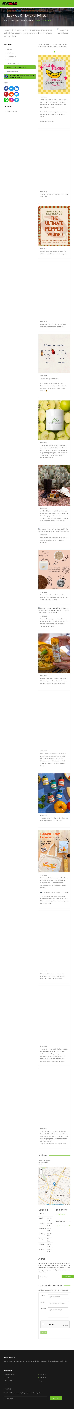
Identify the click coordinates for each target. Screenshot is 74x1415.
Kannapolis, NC (26, 20)
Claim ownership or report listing (16, 67)
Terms (7, 1377)
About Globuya (9, 1374)
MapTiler (53, 1204)
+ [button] (41, 1169)
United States (14, 20)
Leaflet (47, 1204)
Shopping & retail (12, 111)
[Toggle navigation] (69, 4)
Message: (43, 1308)
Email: (42, 1302)
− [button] (41, 1172)
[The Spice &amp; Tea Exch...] (54, 1184)
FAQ (6, 1384)
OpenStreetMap (60, 1204)
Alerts (8, 60)
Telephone (10, 53)
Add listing (43, 1377)
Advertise (43, 1374)
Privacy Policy (9, 1381)
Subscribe (68, 1276)
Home (6, 20)
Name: (42, 1295)
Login (41, 1381)
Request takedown (12, 71)
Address (9, 49)
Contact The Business (13, 63)
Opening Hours (11, 56)
